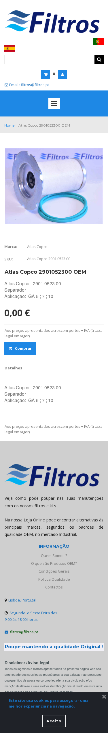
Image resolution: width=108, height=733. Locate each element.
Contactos (54, 587)
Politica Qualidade (54, 579)
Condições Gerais (54, 571)
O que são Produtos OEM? (54, 563)
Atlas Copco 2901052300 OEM (44, 125)
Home (9, 125)
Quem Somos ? (54, 555)
